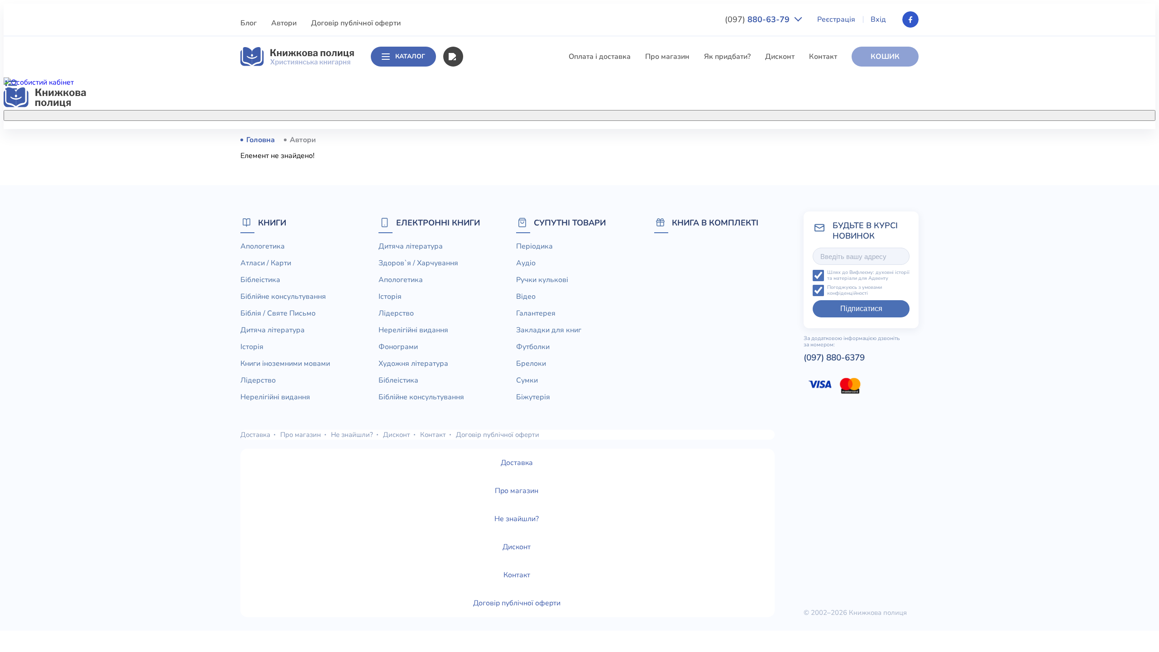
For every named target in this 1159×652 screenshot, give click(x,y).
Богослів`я (481, 357)
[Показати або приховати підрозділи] (589, 113)
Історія (474, 240)
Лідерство (480, 273)
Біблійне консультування (505, 190)
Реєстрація (836, 19)
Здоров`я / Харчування (502, 391)
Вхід (878, 19)
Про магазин (667, 57)
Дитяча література (494, 223)
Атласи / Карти (488, 156)
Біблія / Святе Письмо (500, 206)
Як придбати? (727, 57)
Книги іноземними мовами (507, 257)
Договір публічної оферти (356, 23)
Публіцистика (486, 340)
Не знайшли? (352, 434)
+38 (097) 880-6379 (804, 139)
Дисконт (780, 57)
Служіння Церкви (493, 324)
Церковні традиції (493, 307)
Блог (248, 23)
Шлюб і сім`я (485, 374)
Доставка (255, 434)
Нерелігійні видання (497, 290)
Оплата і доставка (600, 57)
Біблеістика (482, 173)
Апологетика (485, 139)
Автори (284, 23)
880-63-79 (758, 19)
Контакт (823, 57)
